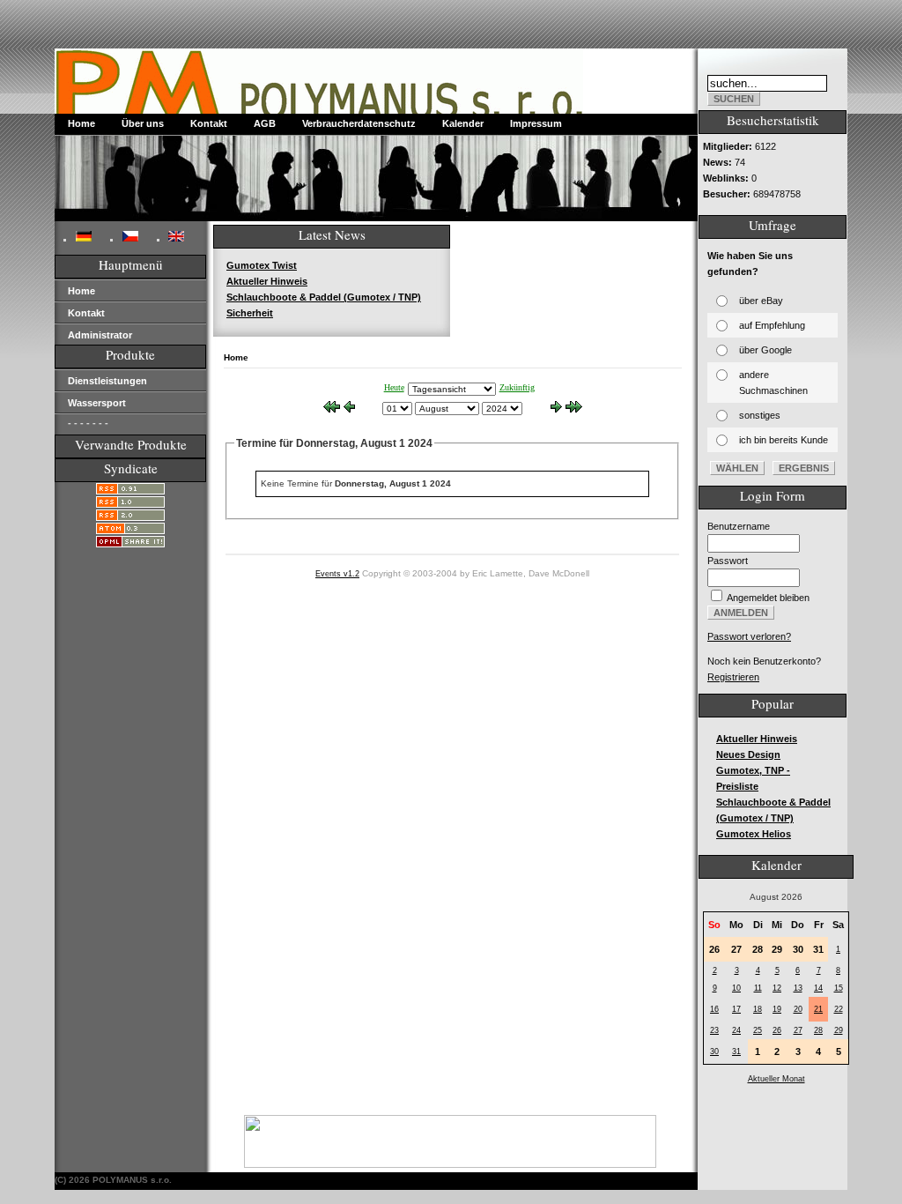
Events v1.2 (337, 573)
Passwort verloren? (749, 636)
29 (838, 1030)
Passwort (727, 560)
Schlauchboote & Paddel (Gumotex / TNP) (323, 297)
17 (736, 1009)
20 (798, 1009)
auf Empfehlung (772, 325)
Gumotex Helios (753, 834)
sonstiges (759, 415)
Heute (394, 387)
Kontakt (208, 123)
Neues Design (748, 754)
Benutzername (738, 526)
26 (777, 1030)
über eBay (761, 300)
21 (818, 1009)
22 (838, 1009)
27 (798, 1030)
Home (81, 123)
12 (777, 988)
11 (758, 988)
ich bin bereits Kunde (783, 440)
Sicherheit (249, 313)
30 (714, 1051)
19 (777, 1009)
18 (757, 1009)
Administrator (100, 335)
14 (818, 988)
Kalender (463, 123)
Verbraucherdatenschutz (359, 123)
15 (838, 988)
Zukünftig (517, 387)
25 (757, 1030)
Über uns (143, 123)
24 (736, 1030)
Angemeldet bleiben (768, 597)
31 (736, 1051)
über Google (765, 350)
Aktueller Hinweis (266, 281)
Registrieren (733, 677)
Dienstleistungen (107, 380)
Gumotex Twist (261, 265)
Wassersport (97, 403)
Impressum (536, 123)
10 (736, 988)
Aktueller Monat (776, 1078)
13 (798, 988)
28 (818, 1030)
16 (714, 1009)
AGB (265, 123)
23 (714, 1030)
